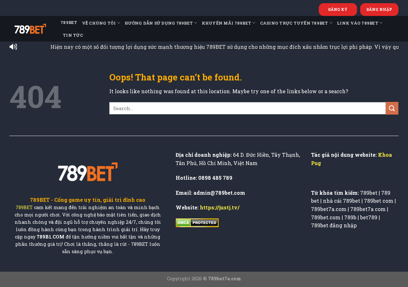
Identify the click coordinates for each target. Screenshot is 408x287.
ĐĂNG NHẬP (379, 9)
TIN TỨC (73, 35)
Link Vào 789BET (357, 23)
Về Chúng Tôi (99, 23)
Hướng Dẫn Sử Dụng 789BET (159, 23)
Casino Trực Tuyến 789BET (294, 23)
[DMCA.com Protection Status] (197, 222)
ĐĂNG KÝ (337, 9)
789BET (69, 22)
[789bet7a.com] (30, 29)
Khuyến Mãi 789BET (226, 23)
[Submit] (392, 108)
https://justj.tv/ (219, 207)
